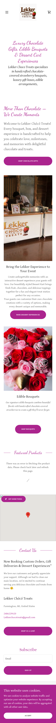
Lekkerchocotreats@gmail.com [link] (19, 617)
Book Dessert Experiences (28, 315)
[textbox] (28, 658)
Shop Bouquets (28, 429)
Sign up (28, 670)
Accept (28, 716)
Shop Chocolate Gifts (28, 161)
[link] (28, 12)
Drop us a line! (28, 631)
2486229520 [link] (10, 613)
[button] (7, 12)
